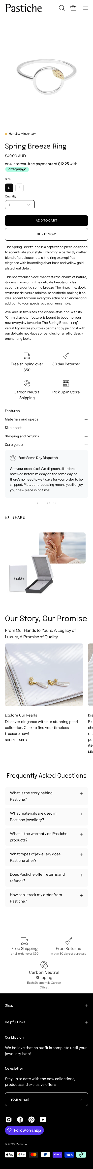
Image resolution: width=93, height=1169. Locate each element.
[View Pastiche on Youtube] (43, 1119)
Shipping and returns (22, 436)
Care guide (14, 445)
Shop (9, 1005)
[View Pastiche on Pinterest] (31, 1119)
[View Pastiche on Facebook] (20, 1119)
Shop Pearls (16, 740)
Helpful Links (15, 1022)
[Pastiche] (23, 8)
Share (18, 517)
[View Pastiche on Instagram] (8, 1119)
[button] (61, 7)
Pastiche (21, 1144)
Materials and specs (22, 419)
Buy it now (46, 234)
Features (12, 411)
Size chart (13, 428)
